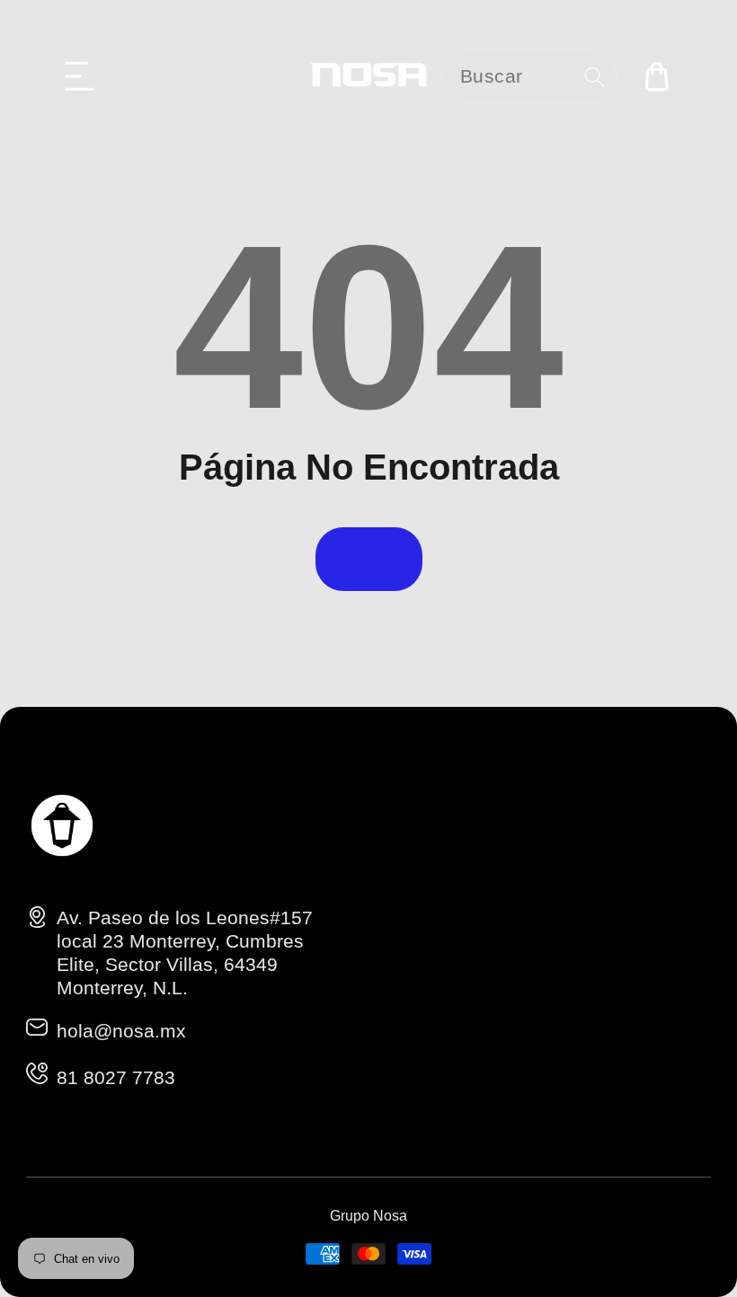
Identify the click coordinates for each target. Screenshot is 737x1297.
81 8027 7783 (116, 1077)
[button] (80, 76)
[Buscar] (594, 76)
